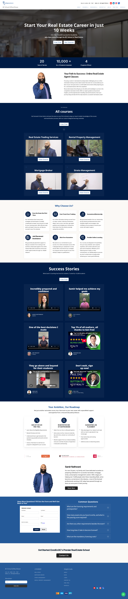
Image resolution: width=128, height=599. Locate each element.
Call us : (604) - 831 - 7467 (87, 3)
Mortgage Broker (39, 574)
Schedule (66, 585)
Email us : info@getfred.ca (101, 3)
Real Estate (38, 572)
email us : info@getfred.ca (12, 573)
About (65, 572)
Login (65, 577)
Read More (71, 488)
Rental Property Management (43, 580)
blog (65, 574)
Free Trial (66, 582)
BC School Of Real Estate (10, 7)
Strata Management (40, 577)
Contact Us (67, 580)
